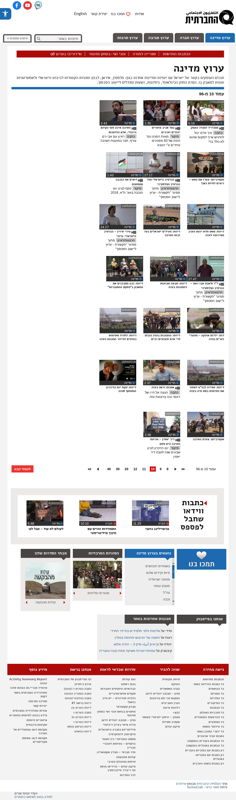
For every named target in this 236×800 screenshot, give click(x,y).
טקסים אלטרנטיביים (122, 694)
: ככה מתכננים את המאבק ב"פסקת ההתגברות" (125, 285)
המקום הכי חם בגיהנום (165, 698)
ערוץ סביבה (158, 37)
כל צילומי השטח (213, 727)
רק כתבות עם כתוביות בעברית (204, 750)
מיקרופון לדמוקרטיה (122, 734)
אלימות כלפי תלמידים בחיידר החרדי (135, 631)
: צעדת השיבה (208, 439)
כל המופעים (216, 722)
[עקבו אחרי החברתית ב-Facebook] (17, 5)
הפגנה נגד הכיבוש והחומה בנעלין (137, 637)
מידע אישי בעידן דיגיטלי (119, 725)
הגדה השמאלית (170, 689)
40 (109, 469)
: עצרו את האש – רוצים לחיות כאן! (206, 181)
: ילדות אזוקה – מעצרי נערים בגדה (206, 337)
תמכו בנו (118, 14)
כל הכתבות (217, 708)
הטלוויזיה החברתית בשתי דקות (30, 695)
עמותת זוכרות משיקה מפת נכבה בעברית (127, 651)
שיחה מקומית (171, 679)
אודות (139, 13)
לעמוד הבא (22, 469)
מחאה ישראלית (159, 579)
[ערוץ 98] (38, 5)
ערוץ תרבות (127, 37)
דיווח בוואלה (82, 731)
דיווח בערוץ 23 (81, 708)
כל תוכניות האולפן (212, 712)
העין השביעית (170, 703)
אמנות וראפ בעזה (163, 387)
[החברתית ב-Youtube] (27, 5)
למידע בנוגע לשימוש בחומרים (33, 797)
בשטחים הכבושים (157, 566)
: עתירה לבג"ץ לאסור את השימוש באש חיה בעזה (206, 389)
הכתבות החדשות (176, 54)
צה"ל (166, 592)
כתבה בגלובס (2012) (78, 698)
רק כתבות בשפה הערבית (208, 763)
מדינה (215, 123)
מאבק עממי (161, 586)
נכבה (166, 599)
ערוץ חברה (189, 37)
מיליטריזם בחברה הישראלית (117, 730)
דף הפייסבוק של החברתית (74, 679)
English (80, 13)
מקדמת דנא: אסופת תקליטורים (34, 740)
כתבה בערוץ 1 (82, 712)
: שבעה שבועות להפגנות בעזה (173, 285)
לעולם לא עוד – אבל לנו (46, 528)
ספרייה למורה (144, 54)
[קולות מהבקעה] (45, 598)
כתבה (218, 133)
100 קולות (129, 679)
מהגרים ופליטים (98, 593)
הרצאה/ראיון (169, 188)
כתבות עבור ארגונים (211, 736)
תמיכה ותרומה (37, 701)
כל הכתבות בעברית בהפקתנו (205, 741)
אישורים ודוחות (37, 720)
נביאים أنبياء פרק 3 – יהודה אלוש (136, 644)
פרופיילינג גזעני (157, 528)
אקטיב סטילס (171, 722)
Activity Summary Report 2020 (28, 681)
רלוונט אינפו (171, 708)
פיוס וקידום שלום (158, 572)
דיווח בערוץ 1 (82, 722)
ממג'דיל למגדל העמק (205, 128)
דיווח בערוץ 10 (81, 717)
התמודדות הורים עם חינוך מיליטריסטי (102, 530)
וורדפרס (181, 783)
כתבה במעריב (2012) (77, 694)
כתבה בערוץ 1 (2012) (77, 689)
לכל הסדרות (128, 775)
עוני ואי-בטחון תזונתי (107, 54)
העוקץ (175, 684)
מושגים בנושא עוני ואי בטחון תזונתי (116, 714)
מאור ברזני (212, 787)
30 (118, 469)
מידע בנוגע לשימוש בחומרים (28, 715)
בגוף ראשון (128, 684)
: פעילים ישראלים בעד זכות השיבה (162, 233)
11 (144, 469)
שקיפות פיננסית (36, 725)
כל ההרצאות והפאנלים (209, 717)
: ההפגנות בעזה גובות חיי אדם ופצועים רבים (162, 337)
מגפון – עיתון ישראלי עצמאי (161, 717)
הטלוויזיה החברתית (209, 783)
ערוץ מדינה (220, 37)
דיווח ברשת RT (81, 703)
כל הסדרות (217, 698)
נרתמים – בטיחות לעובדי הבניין (119, 746)
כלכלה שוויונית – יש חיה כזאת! (119, 700)
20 (126, 469)
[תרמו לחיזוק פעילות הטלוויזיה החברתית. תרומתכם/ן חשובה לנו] (201, 559)
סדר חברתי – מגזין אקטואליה (116, 752)
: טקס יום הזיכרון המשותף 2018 (121, 389)
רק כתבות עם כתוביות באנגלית (210, 757)
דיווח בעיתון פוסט (79, 727)
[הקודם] (121, 593)
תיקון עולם (172, 727)
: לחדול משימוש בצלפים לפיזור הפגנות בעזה (118, 337)
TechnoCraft (195, 787)
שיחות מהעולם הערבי (121, 762)
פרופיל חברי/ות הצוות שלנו (28, 688)
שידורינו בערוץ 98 (66, 54)
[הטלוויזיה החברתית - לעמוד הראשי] (209, 18)
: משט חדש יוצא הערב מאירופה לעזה (206, 233)
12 (135, 469)
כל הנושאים (216, 689)
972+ (176, 712)
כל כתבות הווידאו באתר (208, 684)
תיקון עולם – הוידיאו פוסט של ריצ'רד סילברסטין (118, 768)
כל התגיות (217, 694)
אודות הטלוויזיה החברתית (30, 711)
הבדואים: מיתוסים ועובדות (118, 689)
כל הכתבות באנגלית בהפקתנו (205, 745)
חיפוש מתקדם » (17, 38)
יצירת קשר (99, 13)
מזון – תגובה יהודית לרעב (162, 694)
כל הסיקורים (215, 703)
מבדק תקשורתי (126, 707)
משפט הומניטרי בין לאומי (119, 739)
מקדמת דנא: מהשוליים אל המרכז (30, 732)
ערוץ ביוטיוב (82, 684)
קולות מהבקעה (45, 602)
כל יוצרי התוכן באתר (210, 731)
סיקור (175, 136)
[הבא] (74, 593)
